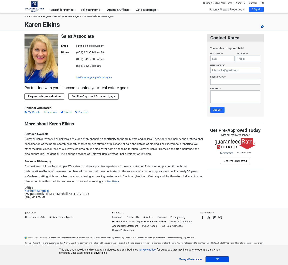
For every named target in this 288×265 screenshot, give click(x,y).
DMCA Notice (149, 225)
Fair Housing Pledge (172, 225)
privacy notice (148, 249)
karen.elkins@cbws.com (90, 45)
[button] (256, 9)
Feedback (117, 217)
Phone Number (218, 77)
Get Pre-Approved (235, 161)
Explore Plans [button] (190, 238)
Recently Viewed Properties (226, 9)
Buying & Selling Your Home (217, 3)
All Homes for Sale (34, 217)
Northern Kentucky (37, 190)
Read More (113, 181)
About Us (241, 3)
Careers (253, 3)
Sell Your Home (90, 9)
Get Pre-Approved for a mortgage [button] (93, 96)
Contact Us (133, 217)
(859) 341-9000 (86, 59)
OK (217, 259)
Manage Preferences (190, 259)
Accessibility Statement (125, 225)
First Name (216, 53)
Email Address (218, 65)
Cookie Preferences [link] (123, 230)
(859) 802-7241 (86, 52)
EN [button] (262, 3)
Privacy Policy (178, 217)
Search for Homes (62, 9)
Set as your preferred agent (94, 77)
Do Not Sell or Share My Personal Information (139, 221)
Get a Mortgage (146, 9)
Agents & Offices (118, 9)
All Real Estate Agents (61, 217)
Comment (215, 88)
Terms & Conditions (181, 221)
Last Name (242, 53)
